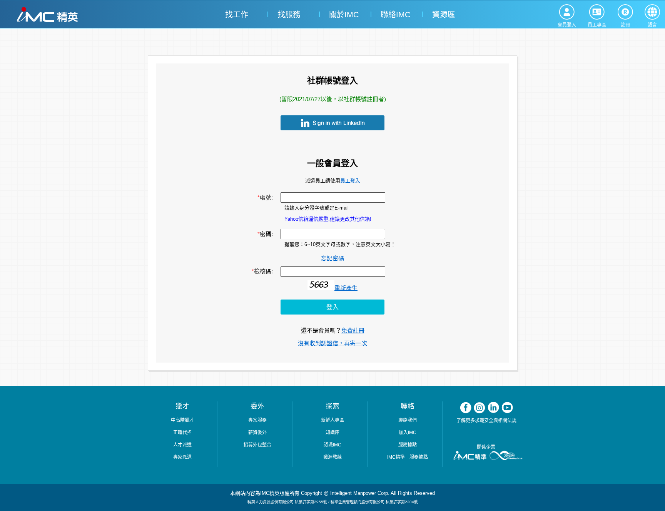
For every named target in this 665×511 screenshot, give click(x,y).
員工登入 (350, 180)
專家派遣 (182, 457)
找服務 (289, 14)
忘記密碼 (332, 258)
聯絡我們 (407, 420)
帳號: (265, 197)
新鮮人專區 (332, 420)
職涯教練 (332, 457)
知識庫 (332, 432)
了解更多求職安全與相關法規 (486, 420)
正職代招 (182, 432)
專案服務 (257, 420)
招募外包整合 (257, 445)
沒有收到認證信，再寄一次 (332, 343)
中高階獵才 (182, 420)
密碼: (265, 234)
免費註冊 (352, 330)
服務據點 (407, 445)
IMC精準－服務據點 (407, 457)
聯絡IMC (394, 14)
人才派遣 (182, 445)
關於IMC (342, 14)
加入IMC (407, 432)
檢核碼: (262, 271)
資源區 (443, 14)
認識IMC (332, 445)
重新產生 (346, 288)
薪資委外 (257, 432)
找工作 (236, 14)
